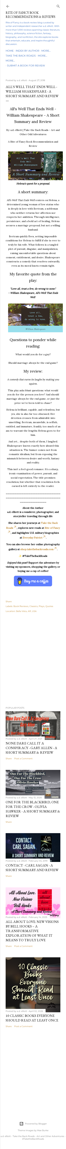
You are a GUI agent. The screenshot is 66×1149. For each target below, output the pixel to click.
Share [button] (9, 601)
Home (10, 50)
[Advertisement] (33, 664)
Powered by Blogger (36, 1123)
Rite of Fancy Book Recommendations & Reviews (30, 15)
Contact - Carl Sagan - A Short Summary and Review (32, 867)
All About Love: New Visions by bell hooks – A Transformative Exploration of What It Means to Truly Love (32, 930)
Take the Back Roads (21, 55)
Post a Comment (23, 758)
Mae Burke (42, 1130)
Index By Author (27, 50)
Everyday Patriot (32, 537)
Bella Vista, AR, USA (26, 611)
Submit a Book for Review (26, 65)
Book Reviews (20, 606)
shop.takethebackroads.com (37, 549)
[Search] (58, 5)
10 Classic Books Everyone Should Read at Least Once (32, 1018)
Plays (41, 606)
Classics (33, 606)
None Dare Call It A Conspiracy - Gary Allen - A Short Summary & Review (31, 748)
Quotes (49, 606)
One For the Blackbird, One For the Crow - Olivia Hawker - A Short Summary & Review (33, 809)
